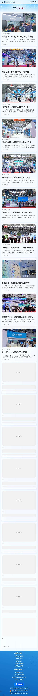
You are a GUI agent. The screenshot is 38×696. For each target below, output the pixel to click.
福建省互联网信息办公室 (19, 677)
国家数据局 (19, 658)
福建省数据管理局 (19, 675)
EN (31, 2)
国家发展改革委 (19, 656)
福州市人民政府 (19, 679)
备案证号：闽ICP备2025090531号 (19, 693)
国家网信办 (19, 661)
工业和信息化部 (19, 663)
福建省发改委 (19, 672)
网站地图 (20, 684)
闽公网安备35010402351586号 (20, 690)
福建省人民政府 (19, 666)
